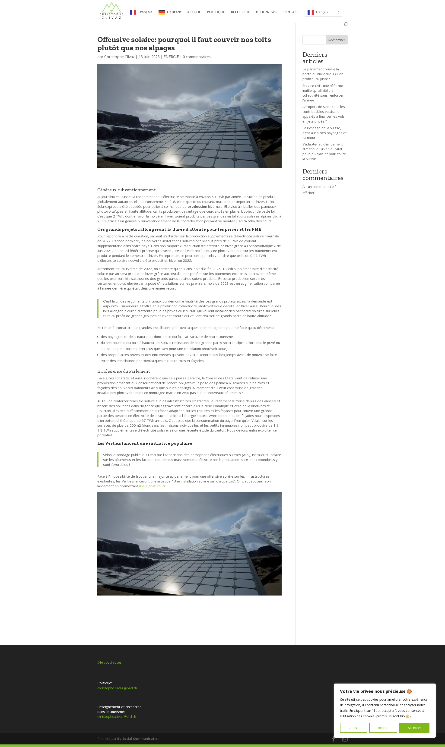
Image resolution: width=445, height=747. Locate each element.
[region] (385, 711)
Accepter (414, 727)
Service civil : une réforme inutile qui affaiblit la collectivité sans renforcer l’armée (323, 92)
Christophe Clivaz (119, 56)
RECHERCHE (240, 12)
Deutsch (174, 12)
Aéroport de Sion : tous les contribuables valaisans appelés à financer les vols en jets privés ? (323, 113)
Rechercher (336, 40)
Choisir (354, 727)
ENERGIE (171, 56)
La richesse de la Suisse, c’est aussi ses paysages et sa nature (324, 133)
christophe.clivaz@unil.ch (116, 716)
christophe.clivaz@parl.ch (117, 688)
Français (145, 12)
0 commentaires (197, 56)
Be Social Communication (138, 738)
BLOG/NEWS (266, 12)
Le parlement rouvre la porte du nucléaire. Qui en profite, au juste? (322, 74)
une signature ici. (152, 486)
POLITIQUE (216, 12)
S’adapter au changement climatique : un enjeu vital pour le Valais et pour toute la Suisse (324, 151)
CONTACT (291, 12)
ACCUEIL (194, 12)
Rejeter (383, 727)
